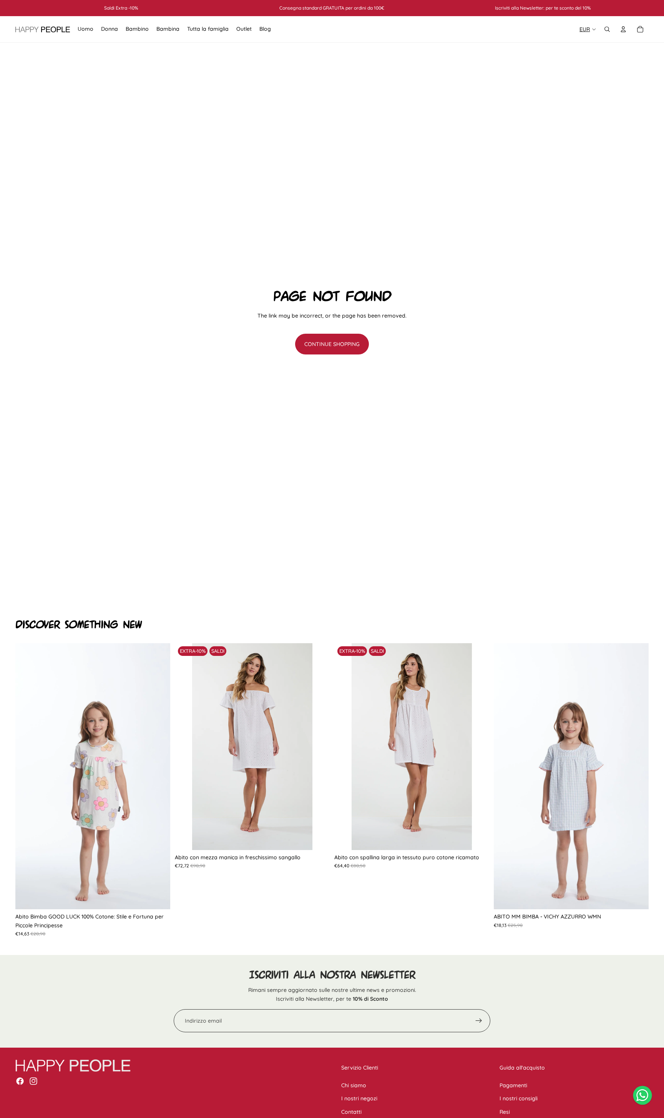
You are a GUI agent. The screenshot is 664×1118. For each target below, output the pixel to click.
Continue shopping (332, 344)
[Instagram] (33, 1081)
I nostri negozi (359, 1098)
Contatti (351, 1111)
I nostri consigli (519, 1098)
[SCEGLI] (158, 897)
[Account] (623, 29)
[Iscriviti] (479, 1021)
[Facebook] (20, 1081)
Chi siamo (353, 1085)
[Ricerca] (607, 29)
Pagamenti (513, 1085)
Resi (505, 1111)
